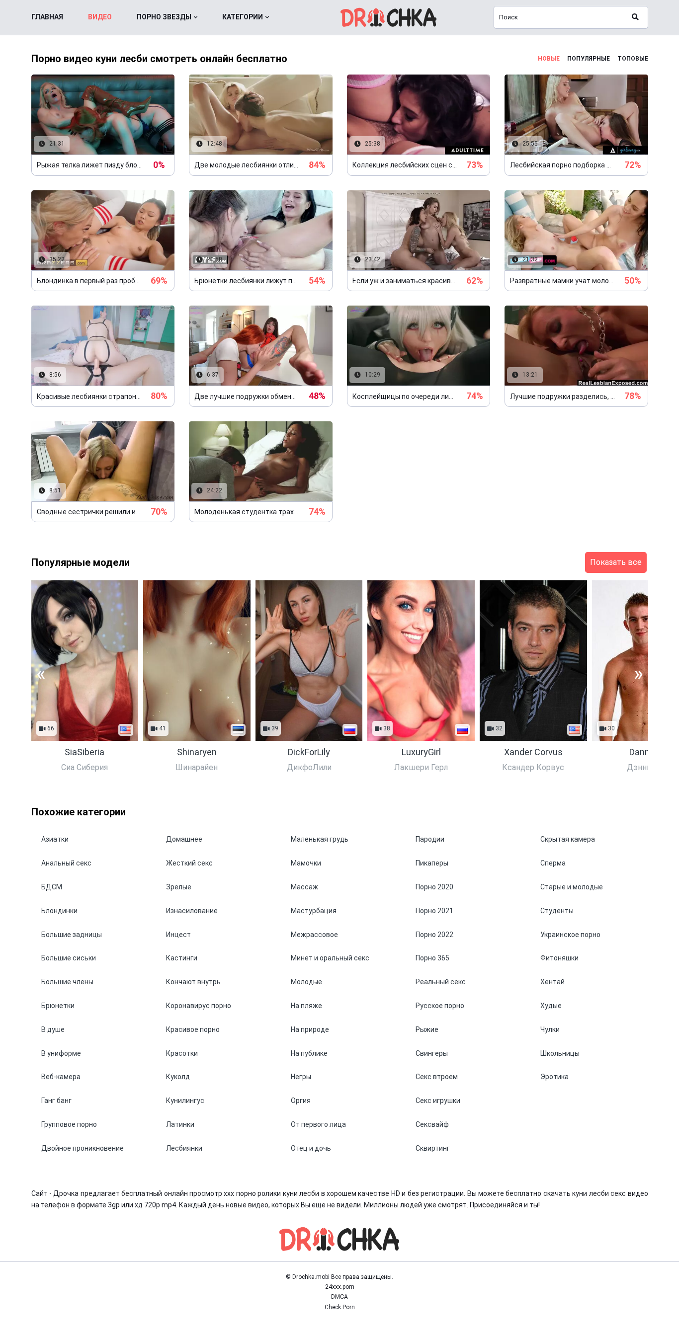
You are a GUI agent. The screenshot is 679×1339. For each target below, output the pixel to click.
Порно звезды (164, 17)
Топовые (632, 58)
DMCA (339, 1296)
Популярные (588, 58)
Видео (100, 17)
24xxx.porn (339, 1286)
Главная (47, 17)
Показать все (616, 562)
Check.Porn (340, 1307)
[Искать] (635, 17)
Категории (242, 17)
